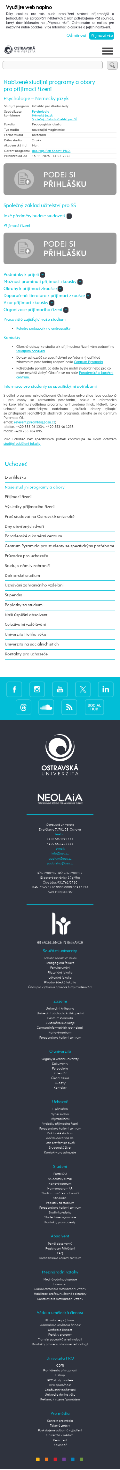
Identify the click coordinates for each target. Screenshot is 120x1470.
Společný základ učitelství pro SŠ (54, 119)
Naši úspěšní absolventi (26, 615)
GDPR (60, 1365)
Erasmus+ (60, 1284)
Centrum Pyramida (88, 362)
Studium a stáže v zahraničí (60, 1193)
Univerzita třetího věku (25, 634)
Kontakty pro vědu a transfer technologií (60, 1344)
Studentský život (60, 1147)
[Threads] (23, 707)
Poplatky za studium (24, 605)
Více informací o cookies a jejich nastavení (77, 27)
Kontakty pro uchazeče (26, 654)
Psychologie (40, 111)
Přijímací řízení (18, 497)
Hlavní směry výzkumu (60, 1320)
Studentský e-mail (60, 1179)
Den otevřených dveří (60, 1143)
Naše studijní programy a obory (35, 487)
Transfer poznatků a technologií (60, 1339)
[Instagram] (37, 689)
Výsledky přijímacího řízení (29, 507)
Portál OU (60, 1173)
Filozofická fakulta (60, 972)
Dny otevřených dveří (24, 527)
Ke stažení (60, 1440)
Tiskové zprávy (60, 1425)
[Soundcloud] (46, 707)
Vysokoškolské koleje (60, 1023)
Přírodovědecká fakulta (60, 982)
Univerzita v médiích (60, 1435)
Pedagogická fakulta (60, 963)
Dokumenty (60, 1063)
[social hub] (94, 707)
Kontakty (60, 1087)
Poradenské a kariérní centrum (33, 536)
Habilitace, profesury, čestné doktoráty (60, 1293)
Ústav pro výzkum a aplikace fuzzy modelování (60, 987)
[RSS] (69, 707)
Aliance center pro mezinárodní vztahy (60, 1289)
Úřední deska (60, 1078)
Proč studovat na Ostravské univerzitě (40, 517)
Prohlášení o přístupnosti (60, 1370)
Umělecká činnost (60, 1330)
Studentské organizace (60, 1217)
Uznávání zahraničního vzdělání (34, 585)
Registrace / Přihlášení (60, 1248)
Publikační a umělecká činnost (60, 1325)
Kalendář (60, 1073)
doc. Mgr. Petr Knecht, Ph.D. (51, 151)
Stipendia (13, 595)
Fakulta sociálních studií (60, 958)
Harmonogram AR (60, 1188)
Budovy (60, 1083)
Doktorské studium (22, 576)
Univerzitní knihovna (60, 1008)
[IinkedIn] (106, 689)
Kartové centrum (60, 1032)
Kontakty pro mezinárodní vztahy (60, 1299)
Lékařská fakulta (60, 977)
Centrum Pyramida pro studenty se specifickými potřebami (59, 546)
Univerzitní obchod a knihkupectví (60, 1013)
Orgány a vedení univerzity (60, 1059)
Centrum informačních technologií (60, 1027)
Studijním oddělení (30, 351)
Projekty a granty (60, 1334)
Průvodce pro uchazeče (26, 556)
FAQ (60, 1253)
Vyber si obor (60, 1114)
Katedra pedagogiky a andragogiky (43, 329)
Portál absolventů (60, 1243)
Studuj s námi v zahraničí (27, 566)
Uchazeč (16, 464)
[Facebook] (14, 689)
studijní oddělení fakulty (22, 444)
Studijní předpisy (60, 1212)
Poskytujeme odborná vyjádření (60, 1430)
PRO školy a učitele (60, 1380)
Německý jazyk (42, 115)
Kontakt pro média (60, 1420)
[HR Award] (60, 928)
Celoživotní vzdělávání (25, 625)
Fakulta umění (60, 967)
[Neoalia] (60, 798)
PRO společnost (60, 1385)
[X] (83, 689)
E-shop (60, 1375)
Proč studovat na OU (60, 1138)
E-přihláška (15, 477)
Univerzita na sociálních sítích (32, 644)
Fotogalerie (60, 1068)
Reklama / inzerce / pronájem (60, 1399)
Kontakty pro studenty (60, 1222)
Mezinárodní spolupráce (60, 1279)
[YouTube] (60, 689)
